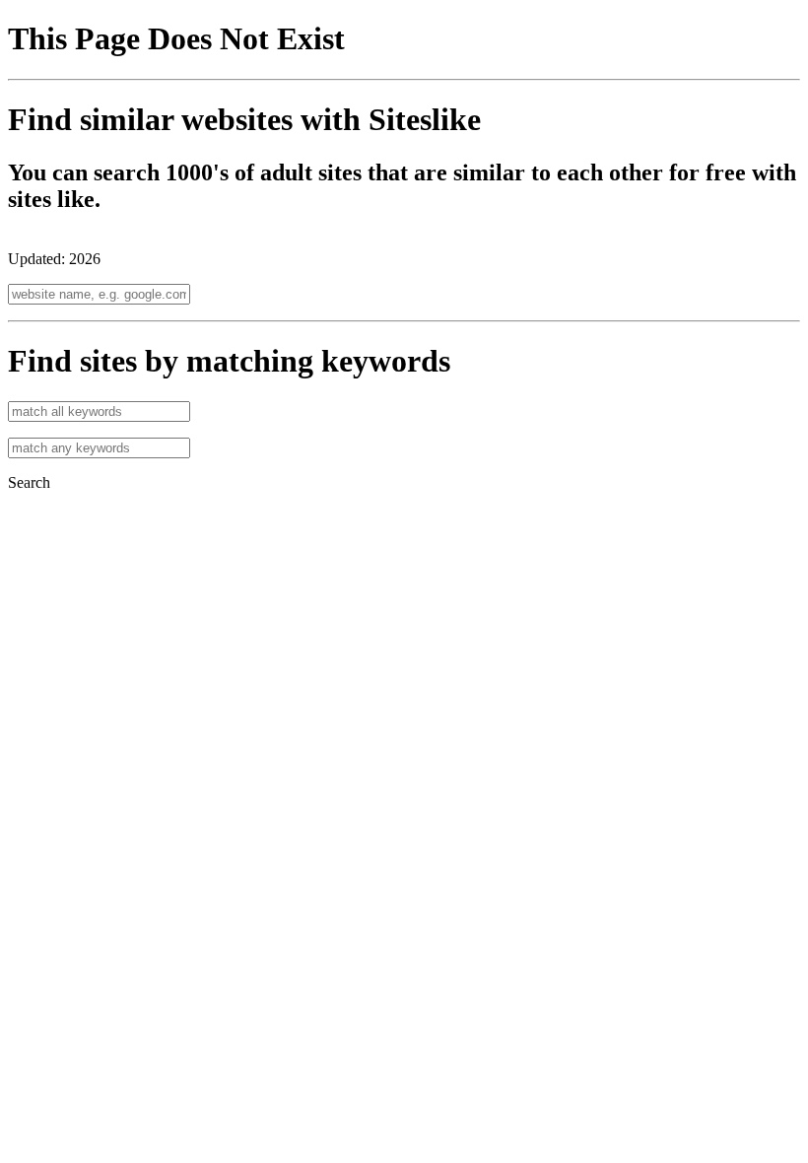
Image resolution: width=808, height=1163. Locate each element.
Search (29, 482)
